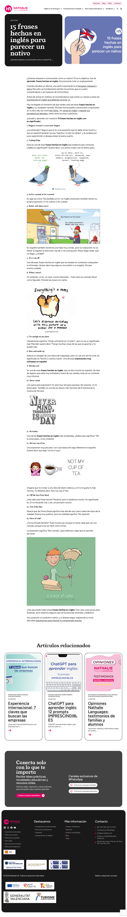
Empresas (25, 694)
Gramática (51, 694)
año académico (92, 694)
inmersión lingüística (14, 696)
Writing (58, 696)
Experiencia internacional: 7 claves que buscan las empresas (22, 711)
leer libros (53, 110)
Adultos (19, 694)
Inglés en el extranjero (52, 9)
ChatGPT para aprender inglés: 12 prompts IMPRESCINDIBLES (62, 711)
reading (64, 694)
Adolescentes (12, 694)
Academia (109, 9)
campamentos (102, 694)
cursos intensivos (112, 694)
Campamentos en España (72, 9)
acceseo (113, 876)
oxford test (58, 694)
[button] (9, 730)
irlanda (103, 696)
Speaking (69, 694)
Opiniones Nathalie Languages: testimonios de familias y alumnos (101, 714)
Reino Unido (109, 696)
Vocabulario (51, 696)
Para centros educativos (93, 9)
